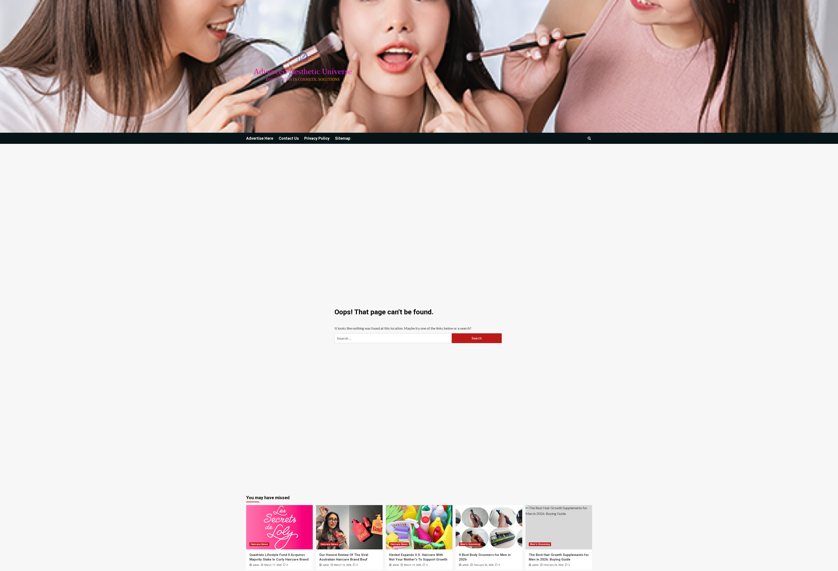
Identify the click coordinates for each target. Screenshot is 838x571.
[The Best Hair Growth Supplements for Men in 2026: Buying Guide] (558, 527)
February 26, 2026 (484, 565)
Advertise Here (259, 138)
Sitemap (342, 138)
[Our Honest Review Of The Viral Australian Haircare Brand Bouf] (349, 527)
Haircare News (259, 544)
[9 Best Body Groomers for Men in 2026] (489, 527)
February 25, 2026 (553, 565)
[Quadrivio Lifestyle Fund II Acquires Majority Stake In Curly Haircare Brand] (279, 527)
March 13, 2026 (412, 565)
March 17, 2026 (273, 565)
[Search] (589, 138)
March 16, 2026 (342, 565)
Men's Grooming (470, 544)
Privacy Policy (317, 138)
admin (256, 565)
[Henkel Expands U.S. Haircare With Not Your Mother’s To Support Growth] (419, 527)
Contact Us (289, 138)
